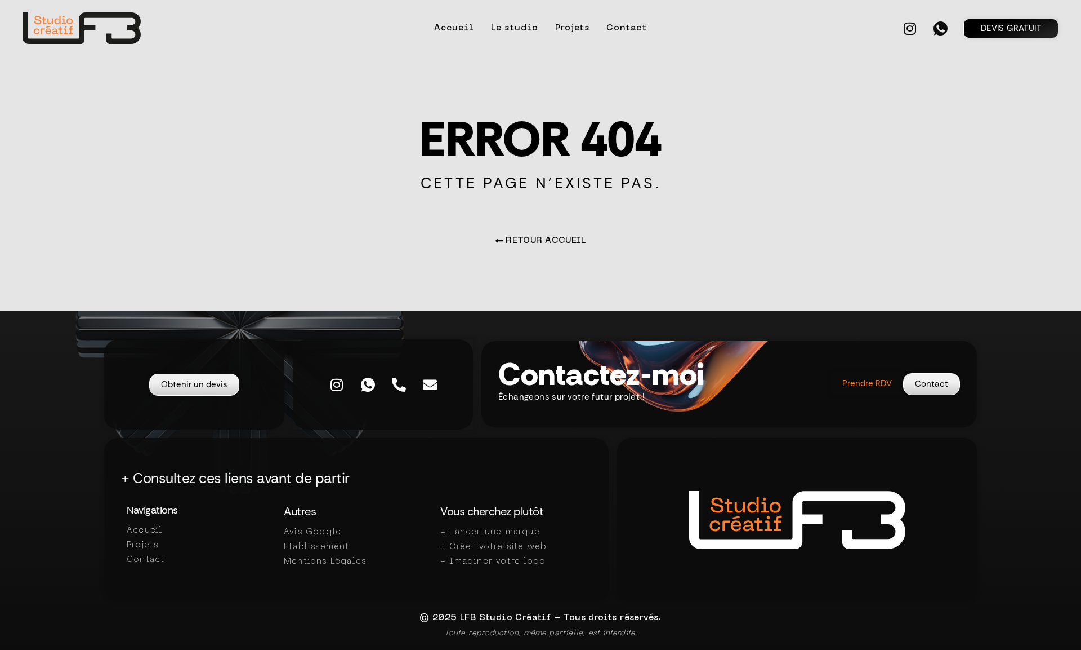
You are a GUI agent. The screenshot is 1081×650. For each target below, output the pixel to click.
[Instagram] (910, 28)
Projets (572, 28)
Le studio (514, 28)
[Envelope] (430, 384)
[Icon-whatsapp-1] (941, 28)
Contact (626, 28)
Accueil (454, 28)
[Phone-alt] (399, 384)
